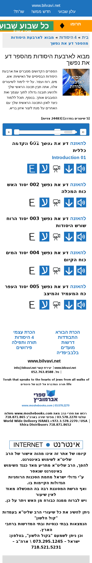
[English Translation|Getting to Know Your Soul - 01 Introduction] (32, 168)
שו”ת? (18, 11)
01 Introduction (69, 157)
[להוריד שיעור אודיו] (69, 168)
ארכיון (69, 17)
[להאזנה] (81, 168)
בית (85, 37)
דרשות (67, 342)
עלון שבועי (67, 11)
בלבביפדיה (68, 352)
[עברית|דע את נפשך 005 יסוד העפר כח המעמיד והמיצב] (44, 305)
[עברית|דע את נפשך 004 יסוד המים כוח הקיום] (44, 270)
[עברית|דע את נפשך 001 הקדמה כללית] (44, 168)
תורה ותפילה (24, 342)
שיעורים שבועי (25, 17)
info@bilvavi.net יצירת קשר (33, 368)
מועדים (68, 347)
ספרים (51, 17)
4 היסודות (68, 37)
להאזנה (9, 132)
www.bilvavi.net (46, 5)
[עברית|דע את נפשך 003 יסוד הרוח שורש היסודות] (44, 236)
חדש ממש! (41, 11)
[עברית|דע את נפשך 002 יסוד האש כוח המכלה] (44, 202)
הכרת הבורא (67, 332)
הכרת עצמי (24, 332)
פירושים (24, 347)
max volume (83, 132)
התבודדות (68, 337)
